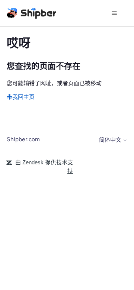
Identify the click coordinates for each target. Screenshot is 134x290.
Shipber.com (23, 139)
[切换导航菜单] (114, 13)
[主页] (32, 13)
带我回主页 (21, 96)
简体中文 (111, 139)
